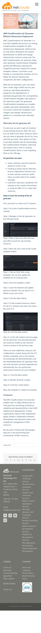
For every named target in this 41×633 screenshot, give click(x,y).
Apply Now (7, 576)
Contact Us (7, 589)
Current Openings (10, 573)
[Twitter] (10, 515)
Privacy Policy (27, 573)
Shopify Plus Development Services (27, 537)
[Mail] (5, 520)
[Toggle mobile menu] (37, 4)
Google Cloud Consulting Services (27, 495)
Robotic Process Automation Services (28, 504)
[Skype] (15, 515)
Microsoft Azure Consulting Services (28, 487)
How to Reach (8, 578)
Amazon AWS (7, 445)
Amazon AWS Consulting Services (27, 479)
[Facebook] (5, 515)
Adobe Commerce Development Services (29, 529)
